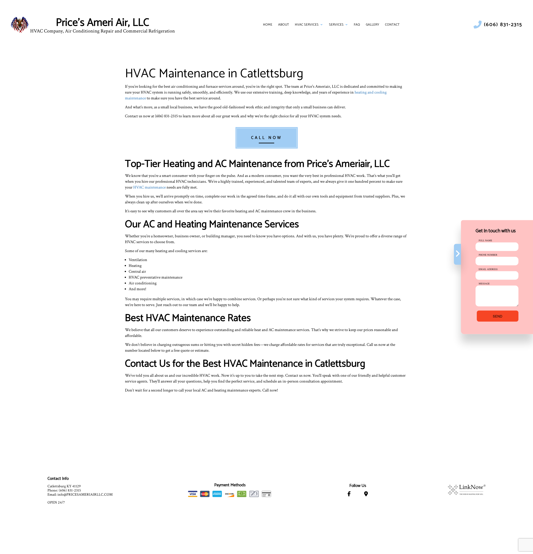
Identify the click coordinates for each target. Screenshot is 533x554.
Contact (392, 25)
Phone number (488, 254)
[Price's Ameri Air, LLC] (20, 24)
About (283, 25)
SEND (497, 316)
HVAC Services (307, 25)
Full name (485, 240)
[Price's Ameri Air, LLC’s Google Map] (366, 495)
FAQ (357, 25)
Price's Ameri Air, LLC (102, 23)
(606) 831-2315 (503, 24)
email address (488, 269)
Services (336, 25)
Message (484, 283)
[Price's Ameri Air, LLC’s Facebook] (349, 495)
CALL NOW (266, 137)
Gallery (372, 25)
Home (267, 25)
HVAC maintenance (149, 187)
